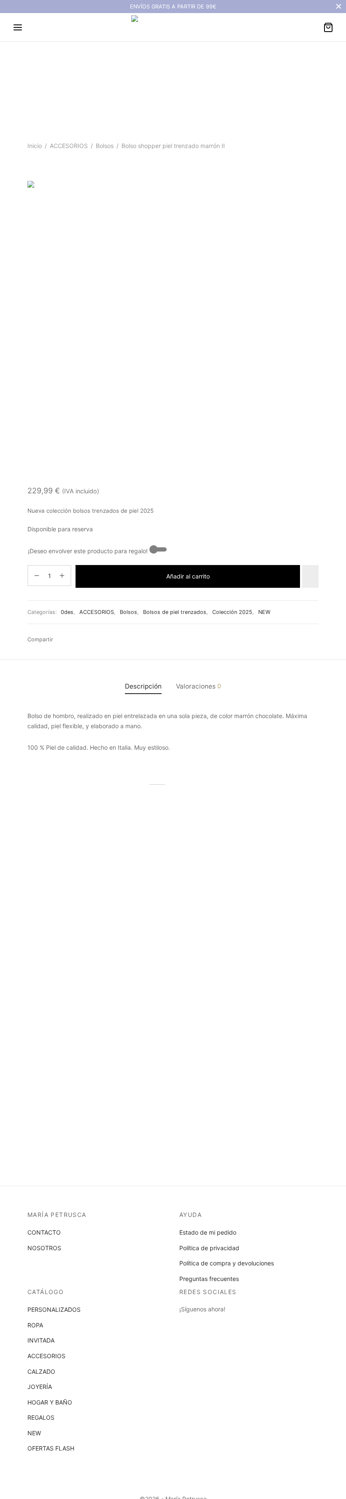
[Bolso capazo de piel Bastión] (274, 854)
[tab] (143, 686)
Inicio (34, 145)
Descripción (143, 686)
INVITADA (40, 1340)
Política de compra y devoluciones (226, 1263)
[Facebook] (62, 639)
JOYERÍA (39, 1386)
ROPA (35, 1325)
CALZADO (41, 1371)
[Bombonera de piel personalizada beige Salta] (71, 854)
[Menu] (18, 27)
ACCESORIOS (69, 145)
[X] (100, 639)
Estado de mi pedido (207, 1232)
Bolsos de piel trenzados (174, 612)
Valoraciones (198, 686)
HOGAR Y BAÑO (49, 1402)
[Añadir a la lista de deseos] (310, 576)
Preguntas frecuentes (209, 1278)
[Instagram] (202, 1324)
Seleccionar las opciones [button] (66, 941)
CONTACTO (44, 1232)
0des (67, 612)
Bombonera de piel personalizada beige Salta (63, 911)
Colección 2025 (232, 612)
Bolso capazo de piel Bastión (269, 907)
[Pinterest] (113, 639)
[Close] (338, 6)
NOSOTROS (44, 1247)
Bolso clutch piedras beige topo (165, 911)
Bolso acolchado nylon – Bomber (60, 1064)
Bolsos (105, 145)
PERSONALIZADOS (54, 1309)
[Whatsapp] (74, 639)
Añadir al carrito (188, 576)
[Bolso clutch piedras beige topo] (173, 854)
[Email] (87, 639)
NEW (264, 612)
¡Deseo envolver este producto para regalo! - (90, 550)
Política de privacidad (209, 1247)
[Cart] (328, 27)
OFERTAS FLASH (50, 1448)
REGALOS (40, 1417)
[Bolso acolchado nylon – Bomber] (71, 1007)
